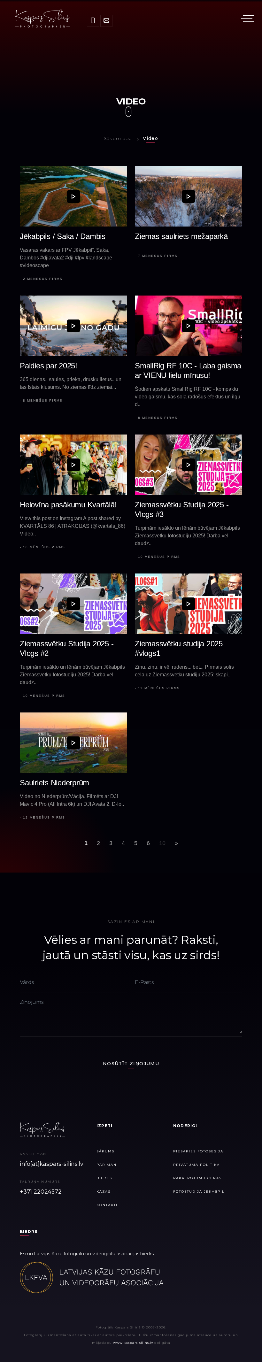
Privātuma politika (196, 1165)
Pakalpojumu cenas (197, 1178)
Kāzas (103, 1191)
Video (150, 138)
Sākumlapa (118, 138)
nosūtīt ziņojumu (131, 1063)
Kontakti (107, 1205)
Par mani (107, 1165)
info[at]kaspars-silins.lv (51, 1163)
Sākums (105, 1151)
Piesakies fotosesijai (199, 1151)
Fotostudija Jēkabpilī (199, 1191)
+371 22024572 (41, 1191)
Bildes (104, 1178)
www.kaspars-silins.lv (133, 1343)
